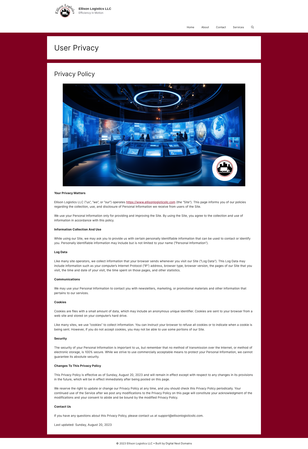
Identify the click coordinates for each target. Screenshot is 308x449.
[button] (252, 27)
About (205, 27)
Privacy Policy (74, 74)
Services (238, 27)
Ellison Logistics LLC (95, 9)
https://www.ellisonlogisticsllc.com (150, 202)
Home (190, 27)
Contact (221, 27)
